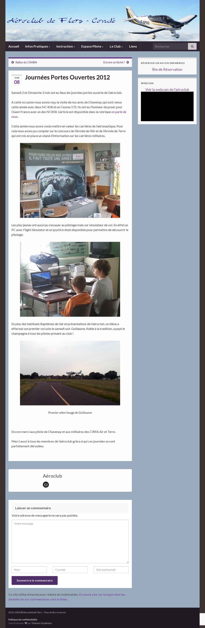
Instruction (64, 46)
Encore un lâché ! (114, 62)
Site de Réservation (167, 69)
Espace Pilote (91, 46)
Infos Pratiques (37, 46)
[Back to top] (196, 604)
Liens (133, 46)
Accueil (13, 46)
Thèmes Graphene (41, 623)
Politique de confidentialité (22, 619)
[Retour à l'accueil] (102, 20)
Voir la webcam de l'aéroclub (167, 89)
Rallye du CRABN (26, 62)
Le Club (115, 46)
